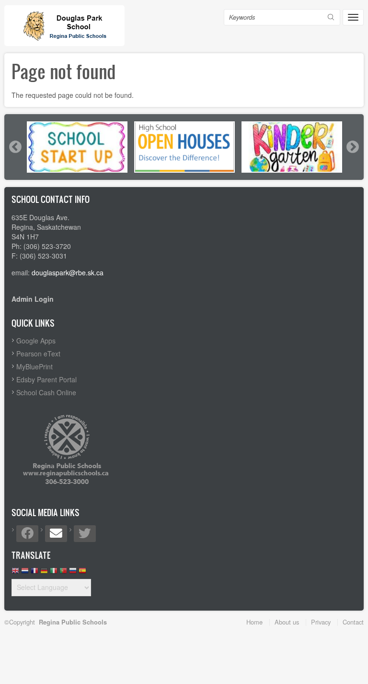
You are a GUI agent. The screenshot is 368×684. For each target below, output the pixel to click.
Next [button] (352, 146)
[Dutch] (25, 573)
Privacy (321, 621)
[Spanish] (82, 573)
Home (254, 621)
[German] (44, 573)
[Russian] (73, 573)
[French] (34, 573)
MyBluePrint (34, 366)
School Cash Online (46, 392)
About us (287, 621)
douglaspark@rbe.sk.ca (68, 272)
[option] (77, 147)
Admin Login (33, 299)
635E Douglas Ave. (40, 217)
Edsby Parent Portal (46, 379)
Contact (353, 621)
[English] (15, 573)
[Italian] (54, 573)
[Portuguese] (63, 573)
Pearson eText (38, 353)
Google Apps (36, 340)
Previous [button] (15, 146)
